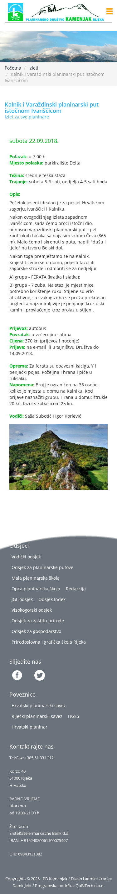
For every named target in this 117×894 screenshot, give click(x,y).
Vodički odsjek (26, 557)
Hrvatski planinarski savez (39, 705)
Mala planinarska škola (36, 578)
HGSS (73, 716)
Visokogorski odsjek (32, 610)
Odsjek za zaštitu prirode (38, 621)
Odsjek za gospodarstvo (36, 631)
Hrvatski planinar (29, 727)
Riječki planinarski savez (37, 716)
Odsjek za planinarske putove (42, 567)
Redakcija (76, 589)
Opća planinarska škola (36, 589)
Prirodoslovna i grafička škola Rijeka (49, 642)
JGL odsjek (22, 599)
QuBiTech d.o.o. (90, 885)
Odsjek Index (52, 599)
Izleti (33, 68)
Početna (13, 68)
